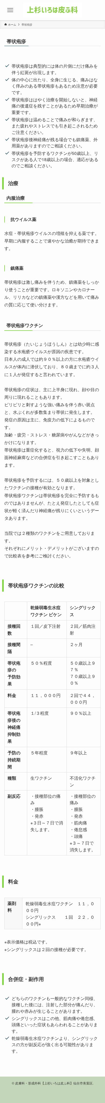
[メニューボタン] (10, 10)
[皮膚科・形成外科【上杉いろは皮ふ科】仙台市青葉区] (52, 10)
